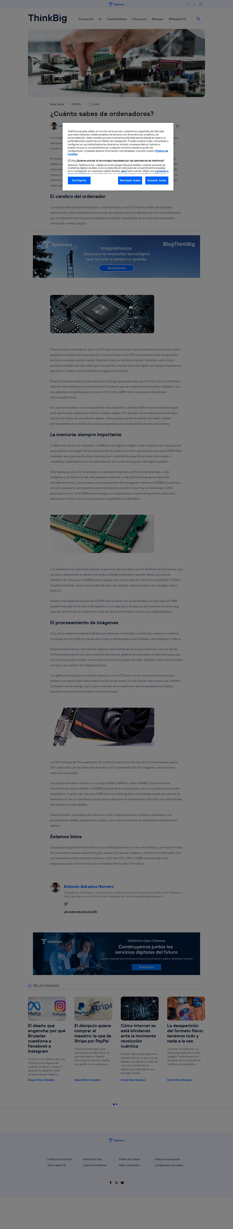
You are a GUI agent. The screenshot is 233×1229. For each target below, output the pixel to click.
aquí (123, 171)
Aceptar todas (157, 180)
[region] (118, 156)
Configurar (79, 180)
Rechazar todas (130, 180)
